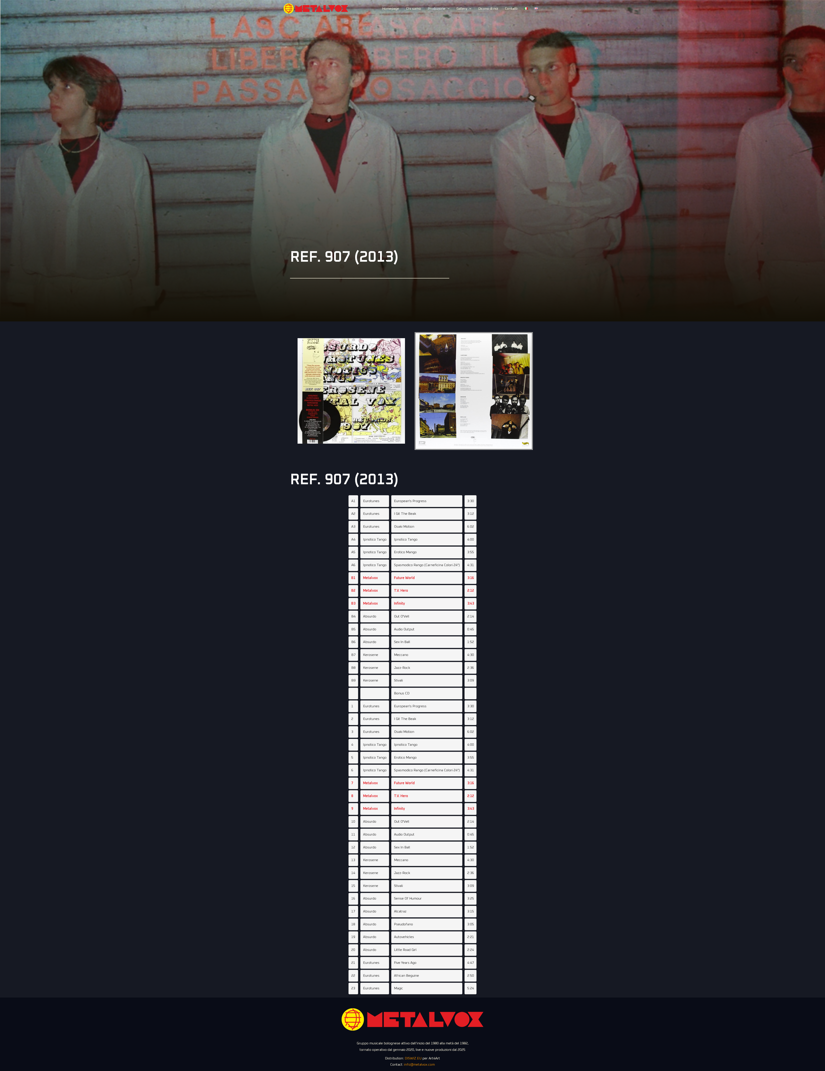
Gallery (461, 8)
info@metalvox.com (419, 1064)
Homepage (390, 8)
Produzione (436, 8)
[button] (447, 8)
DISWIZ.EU (413, 1058)
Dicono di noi (488, 8)
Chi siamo (413, 8)
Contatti (511, 8)
